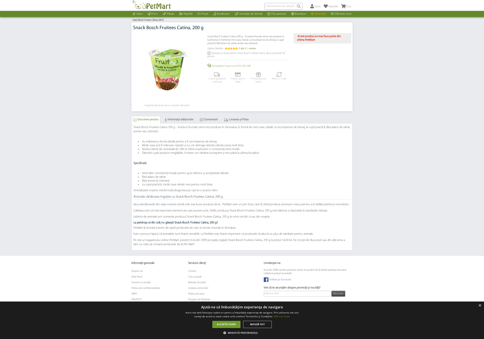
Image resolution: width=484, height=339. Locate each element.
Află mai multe (282, 316)
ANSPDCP (136, 299)
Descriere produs (148, 119)
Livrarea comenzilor (198, 288)
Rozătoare (223, 14)
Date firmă (136, 276)
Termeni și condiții (141, 282)
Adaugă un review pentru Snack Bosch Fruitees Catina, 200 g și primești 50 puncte (246, 55)
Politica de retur (196, 293)
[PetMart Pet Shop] (152, 4)
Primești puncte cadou (258, 80)
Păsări (171, 14)
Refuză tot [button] (257, 324)
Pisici (154, 14)
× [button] (479, 305)
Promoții (320, 14)
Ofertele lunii (342, 14)
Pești (205, 14)
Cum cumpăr (195, 276)
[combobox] (283, 6)
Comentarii (211, 119)
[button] (242, 332)
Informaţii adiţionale (180, 119)
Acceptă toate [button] (226, 324)
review (251, 48)
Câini (139, 14)
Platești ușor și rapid (238, 80)
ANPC (134, 293)
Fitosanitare (278, 14)
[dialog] (242, 320)
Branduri (300, 14)
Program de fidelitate (199, 299)
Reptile (188, 14)
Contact (192, 271)
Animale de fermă (250, 14)
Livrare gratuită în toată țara (217, 80)
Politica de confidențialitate (145, 288)
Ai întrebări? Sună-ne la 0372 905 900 (231, 66)
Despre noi (137, 271)
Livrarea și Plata (239, 119)
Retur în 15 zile (279, 79)
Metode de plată (197, 282)
